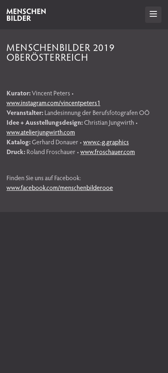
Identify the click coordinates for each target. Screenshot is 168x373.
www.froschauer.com (107, 151)
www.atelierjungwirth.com (41, 132)
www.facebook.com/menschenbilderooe (60, 187)
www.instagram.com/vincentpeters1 (53, 102)
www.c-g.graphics (106, 141)
